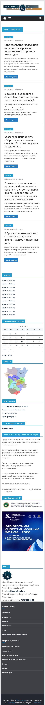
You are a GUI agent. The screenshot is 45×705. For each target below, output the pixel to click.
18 (22, 342)
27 (33, 346)
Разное (5, 668)
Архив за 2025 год (8, 284)
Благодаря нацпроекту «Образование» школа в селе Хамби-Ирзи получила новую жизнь (21, 141)
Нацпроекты (8, 37)
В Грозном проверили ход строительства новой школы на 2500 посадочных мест (21, 238)
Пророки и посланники (11, 646)
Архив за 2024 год (8, 287)
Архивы (5, 621)
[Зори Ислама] (4, 18)
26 (27, 346)
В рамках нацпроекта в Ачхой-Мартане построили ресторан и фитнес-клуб (21, 97)
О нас (4, 630)
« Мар (4, 355)
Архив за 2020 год (8, 301)
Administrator (19, 41)
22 (4, 346)
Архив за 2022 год (8, 294)
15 (4, 342)
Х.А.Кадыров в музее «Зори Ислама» (15, 406)
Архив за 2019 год (8, 304)
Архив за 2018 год (8, 308)
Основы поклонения (10, 655)
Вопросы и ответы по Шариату (14, 660)
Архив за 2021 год (8, 297)
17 (16, 342)
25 (22, 346)
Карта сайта (6, 626)
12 (27, 338)
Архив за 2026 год (8, 280)
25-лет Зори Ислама (9, 413)
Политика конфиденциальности (14, 634)
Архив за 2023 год (8, 291)
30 (10, 350)
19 (27, 342)
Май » (10, 355)
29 (4, 350)
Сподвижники (7, 651)
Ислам (4, 664)
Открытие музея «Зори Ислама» (13, 410)
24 (16, 346)
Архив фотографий (9, 417)
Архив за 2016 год (8, 314)
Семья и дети (7, 673)
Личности (6, 613)
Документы (6, 617)
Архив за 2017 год (8, 311)
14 (39, 338)
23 (10, 346)
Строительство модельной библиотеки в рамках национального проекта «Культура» (21, 49)
